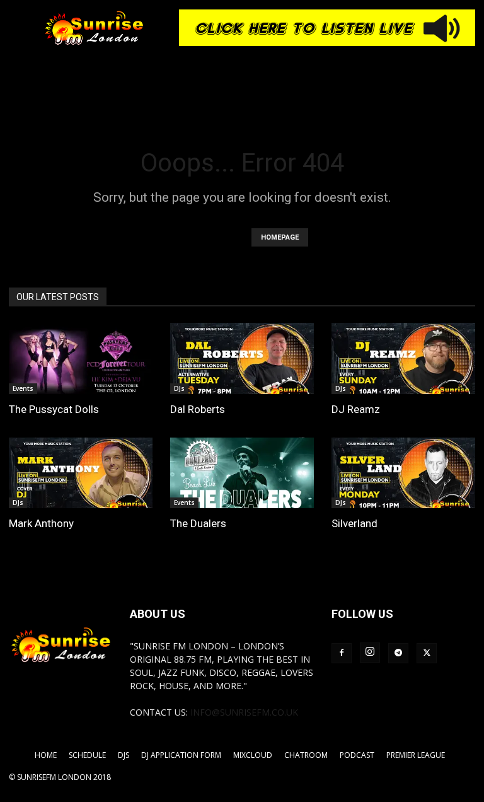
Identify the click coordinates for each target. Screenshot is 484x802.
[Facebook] (341, 653)
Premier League (415, 755)
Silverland (354, 523)
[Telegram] (398, 653)
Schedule (87, 755)
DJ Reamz (355, 409)
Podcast (357, 755)
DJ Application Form (181, 755)
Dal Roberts (197, 409)
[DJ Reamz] (403, 358)
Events (23, 388)
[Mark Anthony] (81, 473)
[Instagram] (370, 652)
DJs (179, 388)
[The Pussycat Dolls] (81, 358)
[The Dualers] (242, 473)
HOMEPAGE (280, 237)
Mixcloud (252, 755)
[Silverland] (403, 473)
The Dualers (198, 523)
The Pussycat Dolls (54, 409)
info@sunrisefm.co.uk (244, 712)
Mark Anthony (41, 523)
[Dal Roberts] (242, 358)
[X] (427, 653)
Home (46, 755)
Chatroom (306, 755)
